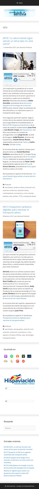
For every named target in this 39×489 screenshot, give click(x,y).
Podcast (8, 184)
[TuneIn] (30, 356)
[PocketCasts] (18, 361)
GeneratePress (29, 486)
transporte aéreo (29, 196)
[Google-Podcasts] (7, 361)
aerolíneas (9, 187)
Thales (25, 142)
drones (31, 193)
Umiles (18, 144)
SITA (32, 291)
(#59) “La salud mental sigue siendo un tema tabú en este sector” (18, 40)
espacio (6, 335)
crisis (26, 193)
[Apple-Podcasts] (7, 356)
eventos (6, 196)
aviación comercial (10, 190)
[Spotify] (13, 356)
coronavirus (18, 193)
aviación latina (23, 190)
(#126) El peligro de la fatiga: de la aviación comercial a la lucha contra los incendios (18, 460)
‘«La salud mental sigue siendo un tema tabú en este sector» (19, 176)
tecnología (30, 335)
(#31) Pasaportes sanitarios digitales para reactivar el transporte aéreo (17, 209)
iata (10, 196)
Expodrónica (25, 125)
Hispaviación (27, 130)
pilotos (15, 196)
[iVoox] (18, 356)
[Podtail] (13, 361)
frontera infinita (15, 335)
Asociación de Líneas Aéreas (15, 298)
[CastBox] (24, 361)
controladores (8, 193)
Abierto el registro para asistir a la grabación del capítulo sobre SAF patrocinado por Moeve (16, 473)
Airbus (29, 166)
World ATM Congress (11, 125)
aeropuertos (18, 329)
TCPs (21, 196)
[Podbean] (24, 356)
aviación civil (30, 187)
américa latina (19, 187)
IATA (26, 164)
